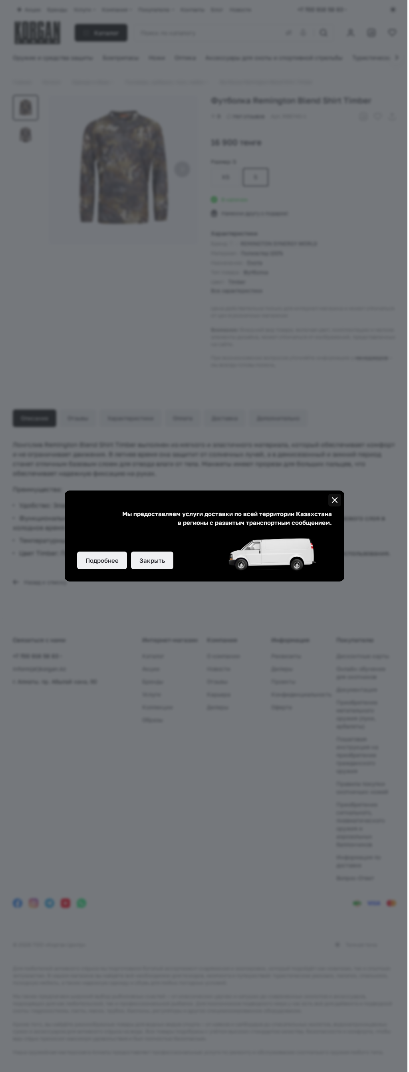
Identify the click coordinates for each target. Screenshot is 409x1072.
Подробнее (102, 560)
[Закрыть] (334, 500)
